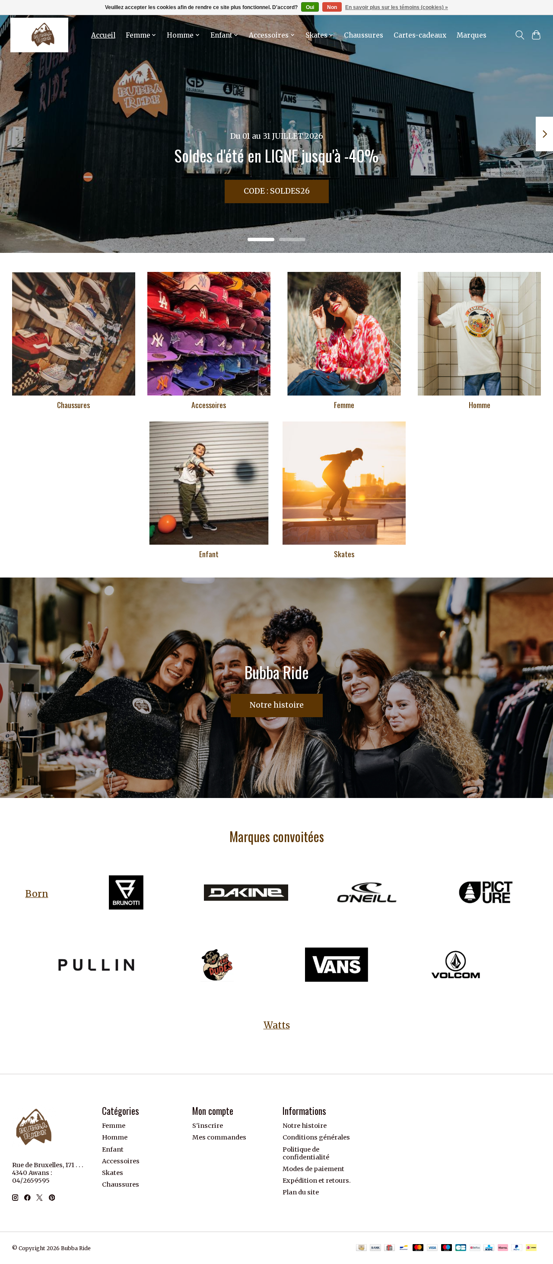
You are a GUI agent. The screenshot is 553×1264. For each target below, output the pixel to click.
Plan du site (301, 1192)
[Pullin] (97, 965)
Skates (344, 553)
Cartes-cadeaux (420, 35)
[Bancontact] (403, 1248)
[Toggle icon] (519, 35)
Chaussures (363, 35)
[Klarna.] (503, 1248)
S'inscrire (207, 1126)
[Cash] (361, 1248)
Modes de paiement (313, 1169)
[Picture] (486, 894)
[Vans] (337, 965)
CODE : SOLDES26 (277, 191)
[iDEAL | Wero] (531, 1248)
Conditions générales (316, 1137)
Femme (344, 404)
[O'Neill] (366, 894)
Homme (479, 404)
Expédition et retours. (317, 1180)
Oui (310, 7)
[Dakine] (246, 894)
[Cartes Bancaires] (460, 1248)
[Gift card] (389, 1248)
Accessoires (208, 404)
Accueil (103, 35)
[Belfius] (475, 1248)
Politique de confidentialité (306, 1153)
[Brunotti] (126, 894)
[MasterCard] (418, 1248)
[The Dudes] (216, 965)
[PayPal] (516, 1248)
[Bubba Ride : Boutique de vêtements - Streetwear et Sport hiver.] (39, 35)
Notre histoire (277, 705)
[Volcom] (456, 965)
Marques (471, 35)
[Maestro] (446, 1248)
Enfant (209, 553)
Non (332, 7)
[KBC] (488, 1248)
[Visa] (432, 1248)
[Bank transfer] (375, 1248)
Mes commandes (219, 1137)
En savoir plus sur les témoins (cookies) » (396, 7)
